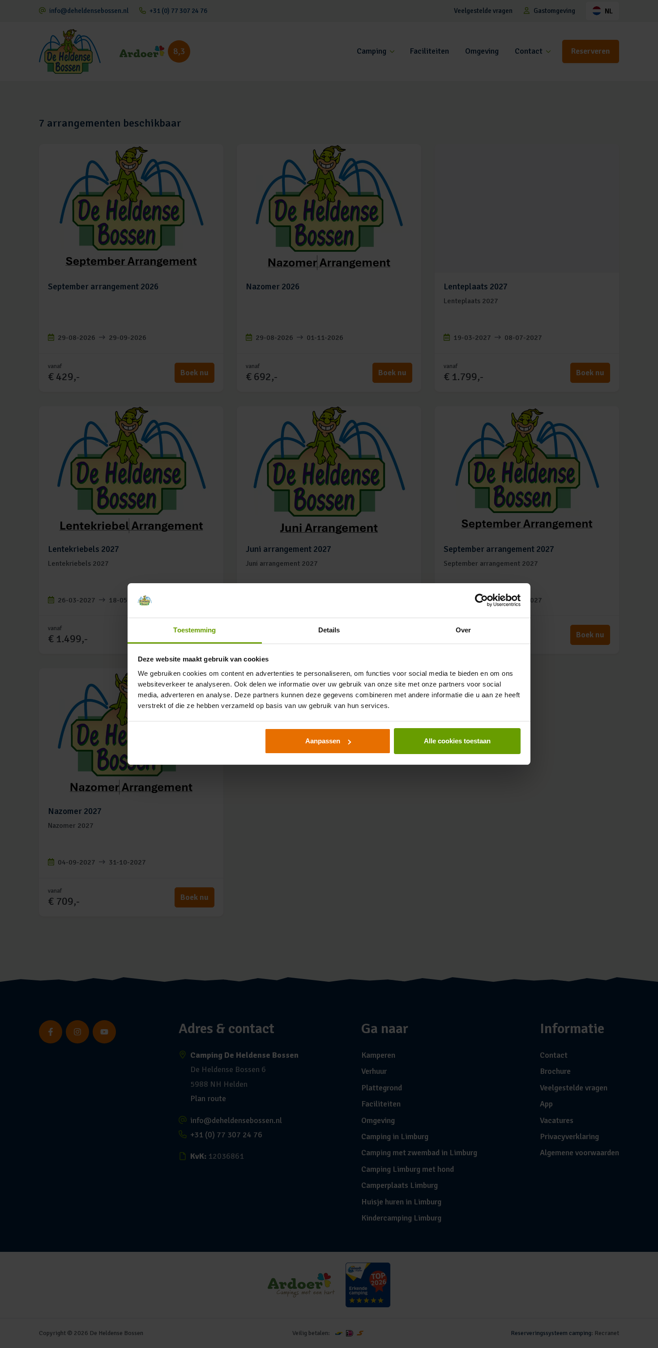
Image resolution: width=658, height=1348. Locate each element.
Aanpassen (322, 741)
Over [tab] (463, 630)
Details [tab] (329, 630)
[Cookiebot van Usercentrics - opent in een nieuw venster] (481, 600)
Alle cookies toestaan (457, 741)
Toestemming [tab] (194, 630)
